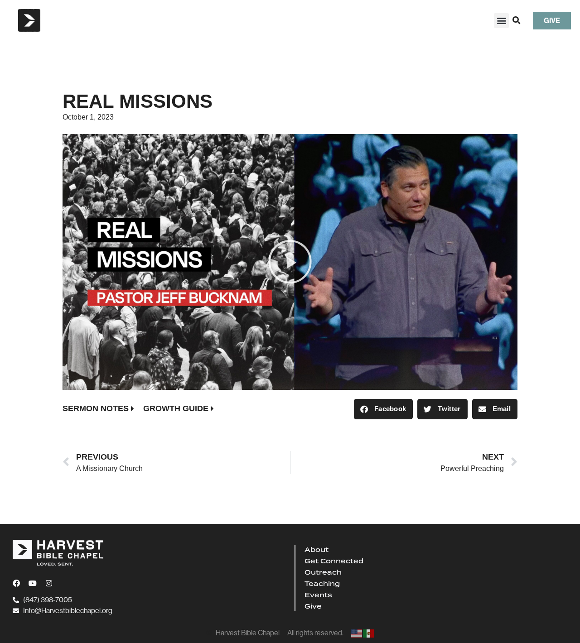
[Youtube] (32, 583)
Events (318, 595)
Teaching (322, 583)
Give (313, 606)
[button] (501, 20)
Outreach (323, 572)
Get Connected (333, 561)
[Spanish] (369, 633)
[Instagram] (49, 583)
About (316, 549)
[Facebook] (16, 583)
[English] (357, 633)
